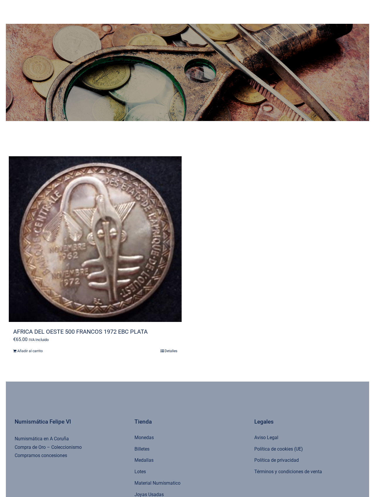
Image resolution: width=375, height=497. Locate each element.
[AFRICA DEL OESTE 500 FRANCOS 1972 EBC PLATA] (95, 239)
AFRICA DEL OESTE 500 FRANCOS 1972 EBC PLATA (80, 331)
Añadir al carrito (30, 351)
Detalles (171, 351)
